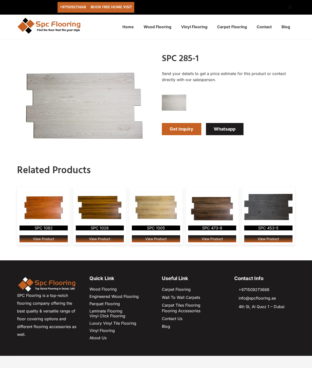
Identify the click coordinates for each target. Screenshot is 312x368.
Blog (166, 326)
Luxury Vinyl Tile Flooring (112, 323)
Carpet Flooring (176, 289)
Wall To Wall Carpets (181, 297)
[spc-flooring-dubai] (47, 284)
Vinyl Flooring (102, 330)
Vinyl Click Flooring (107, 315)
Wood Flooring (103, 289)
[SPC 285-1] (83, 57)
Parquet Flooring (104, 303)
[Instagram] (270, 7)
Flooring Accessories (181, 310)
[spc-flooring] (50, 25)
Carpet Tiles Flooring (181, 305)
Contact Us (172, 318)
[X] (290, 7)
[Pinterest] (280, 7)
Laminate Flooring (105, 311)
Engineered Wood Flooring (114, 296)
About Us (98, 337)
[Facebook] (261, 7)
